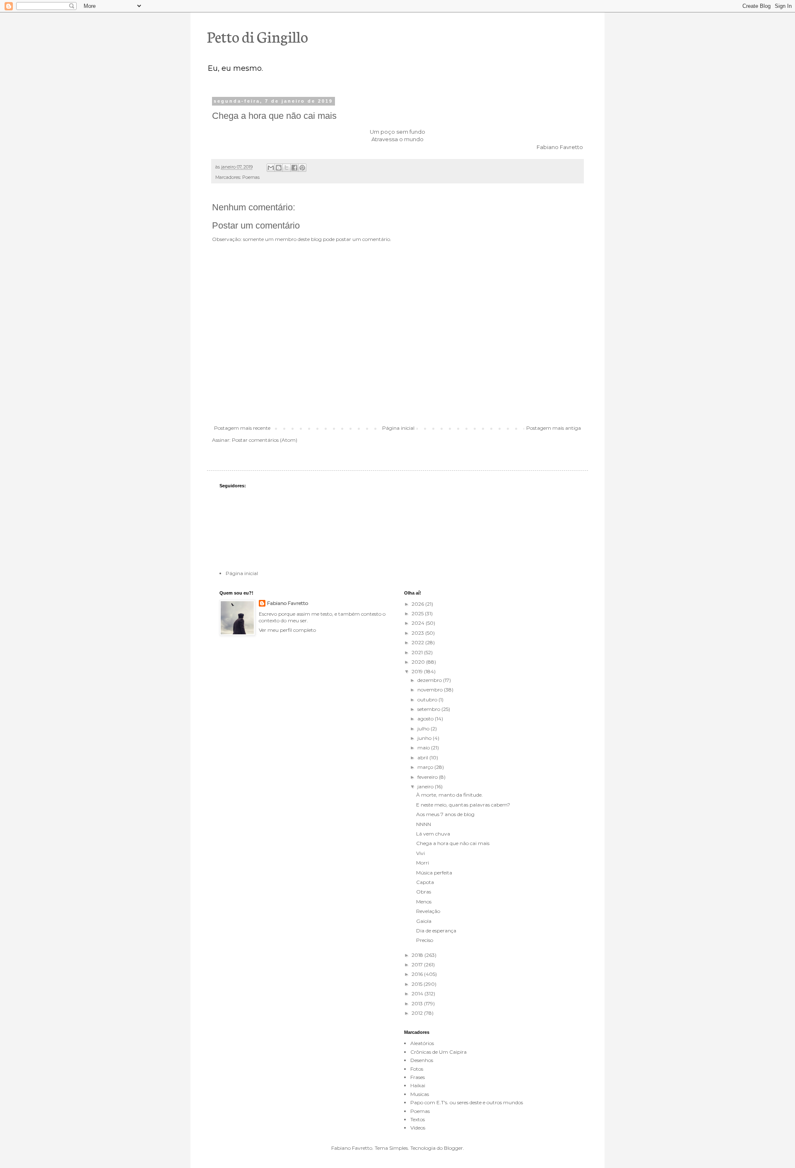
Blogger (453, 1148)
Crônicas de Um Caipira (438, 1052)
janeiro (426, 786)
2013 (418, 1003)
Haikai (417, 1085)
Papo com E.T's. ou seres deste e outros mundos (466, 1102)
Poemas (251, 177)
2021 (418, 652)
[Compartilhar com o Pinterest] (302, 168)
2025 (418, 613)
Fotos (416, 1069)
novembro (430, 689)
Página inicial (398, 428)
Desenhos (421, 1060)
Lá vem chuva (433, 834)
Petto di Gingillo (257, 36)
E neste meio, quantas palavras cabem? (463, 805)
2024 (419, 623)
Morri (422, 863)
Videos (417, 1128)
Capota (425, 882)
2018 (418, 955)
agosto (426, 718)
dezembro (430, 680)
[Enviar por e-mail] (271, 168)
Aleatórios (422, 1043)
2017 (418, 964)
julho (424, 728)
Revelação (428, 911)
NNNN (423, 824)
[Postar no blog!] (279, 168)
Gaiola (423, 921)
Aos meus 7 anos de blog (445, 814)
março (425, 767)
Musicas (419, 1094)
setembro (429, 709)
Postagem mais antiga (553, 428)
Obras (423, 892)
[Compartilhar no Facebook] (294, 168)
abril (423, 757)
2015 (418, 984)
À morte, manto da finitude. (449, 795)
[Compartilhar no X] (286, 168)
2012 (418, 1013)
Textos (417, 1119)
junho (425, 738)
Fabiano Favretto (287, 603)
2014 (418, 993)
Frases (417, 1077)
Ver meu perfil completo (287, 630)
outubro (427, 699)
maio (424, 747)
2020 (419, 662)
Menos (423, 901)
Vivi (420, 853)
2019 (418, 671)
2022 (418, 642)
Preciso (424, 940)
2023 (418, 633)
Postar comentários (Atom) (264, 440)
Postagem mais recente (242, 428)
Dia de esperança (436, 930)
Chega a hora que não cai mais (452, 843)
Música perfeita (434, 872)
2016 (418, 974)
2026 (418, 604)
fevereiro (428, 777)
